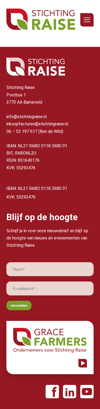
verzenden (18, 305)
